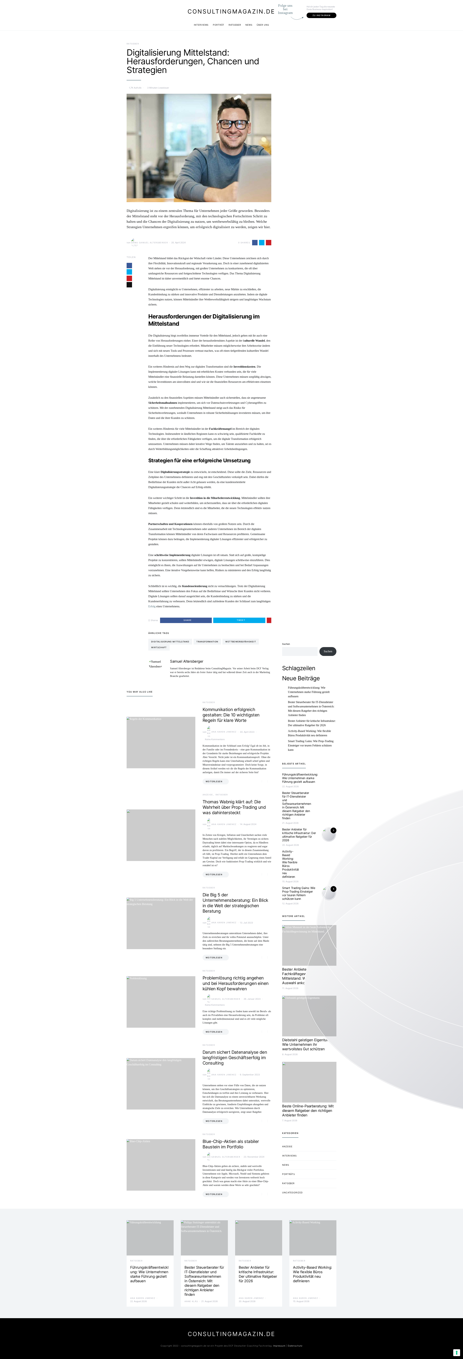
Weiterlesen (214, 781)
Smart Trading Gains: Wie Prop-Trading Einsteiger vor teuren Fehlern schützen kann (311, 745)
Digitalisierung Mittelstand (170, 641)
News (248, 24)
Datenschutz (295, 1345)
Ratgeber (235, 24)
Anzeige (208, 794)
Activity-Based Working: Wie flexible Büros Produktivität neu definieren (309, 733)
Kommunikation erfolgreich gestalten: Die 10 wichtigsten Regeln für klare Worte (231, 715)
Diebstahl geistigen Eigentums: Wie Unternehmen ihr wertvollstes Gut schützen (307, 1044)
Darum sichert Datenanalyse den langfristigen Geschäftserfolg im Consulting (235, 1058)
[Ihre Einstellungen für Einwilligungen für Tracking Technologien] (456, 1352)
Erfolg (152, 606)
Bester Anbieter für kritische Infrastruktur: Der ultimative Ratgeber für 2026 (311, 723)
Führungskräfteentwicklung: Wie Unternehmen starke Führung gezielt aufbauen (309, 692)
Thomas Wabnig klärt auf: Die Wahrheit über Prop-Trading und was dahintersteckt (234, 807)
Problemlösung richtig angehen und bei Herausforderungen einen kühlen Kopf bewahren (235, 983)
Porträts (288, 1174)
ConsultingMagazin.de (231, 11)
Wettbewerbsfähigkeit (240, 641)
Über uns (263, 24)
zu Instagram (322, 15)
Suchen (286, 644)
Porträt (218, 24)
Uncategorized (292, 1192)
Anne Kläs (191, 1301)
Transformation (207, 641)
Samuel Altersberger (153, 242)
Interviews (201, 24)
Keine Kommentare (215, 739)
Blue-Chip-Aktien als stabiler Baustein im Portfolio (231, 1144)
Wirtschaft (159, 647)
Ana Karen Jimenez (223, 732)
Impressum (279, 1345)
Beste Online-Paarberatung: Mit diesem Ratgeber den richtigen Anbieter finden (308, 1110)
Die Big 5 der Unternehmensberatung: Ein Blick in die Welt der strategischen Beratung (235, 903)
